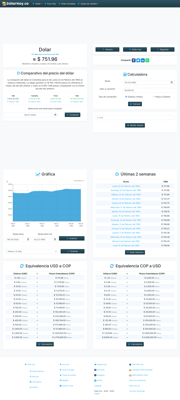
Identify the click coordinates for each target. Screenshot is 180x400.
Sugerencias (102, 364)
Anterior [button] (109, 49)
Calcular (136, 104)
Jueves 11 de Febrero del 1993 (126, 232)
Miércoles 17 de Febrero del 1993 (126, 207)
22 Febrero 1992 (77, 102)
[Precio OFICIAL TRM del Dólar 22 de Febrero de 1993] (15, 3)
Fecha (107, 81)
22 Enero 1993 (55, 102)
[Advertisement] (90, 26)
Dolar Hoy (31, 364)
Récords (35, 377)
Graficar (73, 238)
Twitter (99, 380)
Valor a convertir (107, 89)
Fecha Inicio (18, 234)
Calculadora (37, 382)
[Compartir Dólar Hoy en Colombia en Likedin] (143, 60)
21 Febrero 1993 (13, 102)
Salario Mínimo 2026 (139, 375)
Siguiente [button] (163, 49)
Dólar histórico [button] (136, 252)
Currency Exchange (137, 391)
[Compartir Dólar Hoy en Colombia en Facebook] (134, 60)
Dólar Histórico (38, 371)
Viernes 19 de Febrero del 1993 (126, 199)
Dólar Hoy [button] (136, 49)
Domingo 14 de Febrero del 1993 (126, 220)
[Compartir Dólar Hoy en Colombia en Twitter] (138, 60)
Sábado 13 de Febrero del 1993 (126, 224)
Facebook (100, 370)
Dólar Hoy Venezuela (137, 380)
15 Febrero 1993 (34, 102)
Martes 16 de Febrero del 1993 (126, 211)
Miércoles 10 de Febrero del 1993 (126, 237)
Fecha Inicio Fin (45, 234)
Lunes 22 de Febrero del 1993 (126, 186)
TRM (33, 54)
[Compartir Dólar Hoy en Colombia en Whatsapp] (147, 60)
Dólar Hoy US (134, 386)
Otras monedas (68, 3)
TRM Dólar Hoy (137, 364)
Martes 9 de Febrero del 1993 (126, 241)
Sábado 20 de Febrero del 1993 (126, 194)
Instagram (100, 375)
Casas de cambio (69, 375)
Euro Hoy (51, 3)
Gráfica (35, 387)
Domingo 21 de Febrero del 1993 (126, 190)
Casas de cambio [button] (88, 3)
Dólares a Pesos (135, 96)
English (97, 394)
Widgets (65, 380)
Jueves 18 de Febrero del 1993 (126, 203)
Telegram (98, 386)
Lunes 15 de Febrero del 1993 (126, 216)
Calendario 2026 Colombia (141, 370)
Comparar (74, 115)
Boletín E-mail (67, 386)
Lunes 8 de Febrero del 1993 (126, 245)
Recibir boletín (136, 125)
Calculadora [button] (46, 344)
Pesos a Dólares (162, 96)
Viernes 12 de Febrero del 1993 (126, 228)
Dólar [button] (37, 3)
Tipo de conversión (107, 96)
